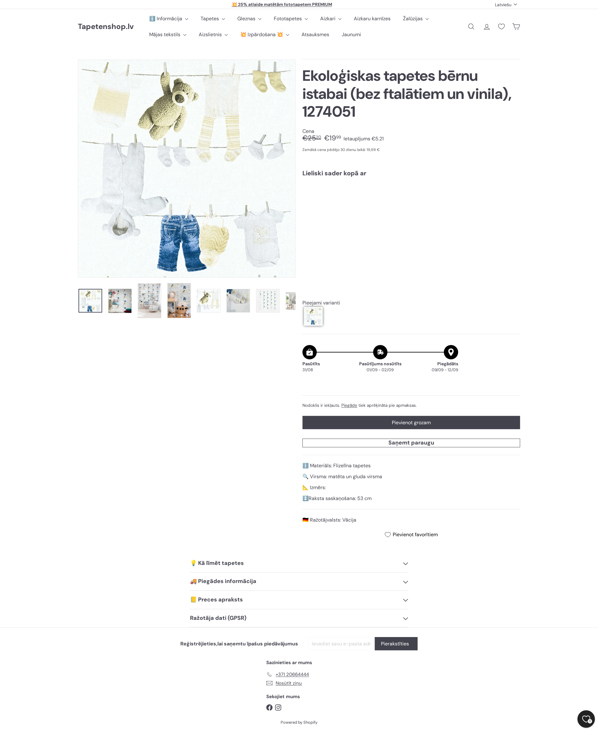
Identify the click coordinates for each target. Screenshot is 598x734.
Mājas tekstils (165, 34)
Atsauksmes (315, 34)
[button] (313, 316)
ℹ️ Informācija (166, 18)
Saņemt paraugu (411, 442)
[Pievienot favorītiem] (512, 194)
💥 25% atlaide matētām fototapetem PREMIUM (282, 4)
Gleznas (247, 18)
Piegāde (349, 405)
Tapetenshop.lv (106, 26)
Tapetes (210, 18)
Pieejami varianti (321, 303)
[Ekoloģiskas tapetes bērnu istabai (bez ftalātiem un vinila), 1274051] (411, 203)
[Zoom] (186, 168)
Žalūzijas (413, 18)
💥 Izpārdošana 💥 (262, 34)
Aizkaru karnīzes (372, 18)
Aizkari (328, 18)
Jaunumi (351, 34)
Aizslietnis (211, 34)
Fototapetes (288, 18)
